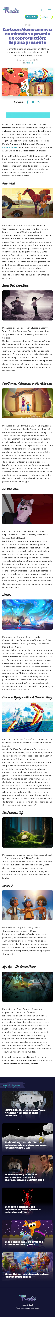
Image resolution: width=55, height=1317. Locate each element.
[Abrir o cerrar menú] (50, 10)
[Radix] (10, 10)
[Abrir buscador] (42, 10)
